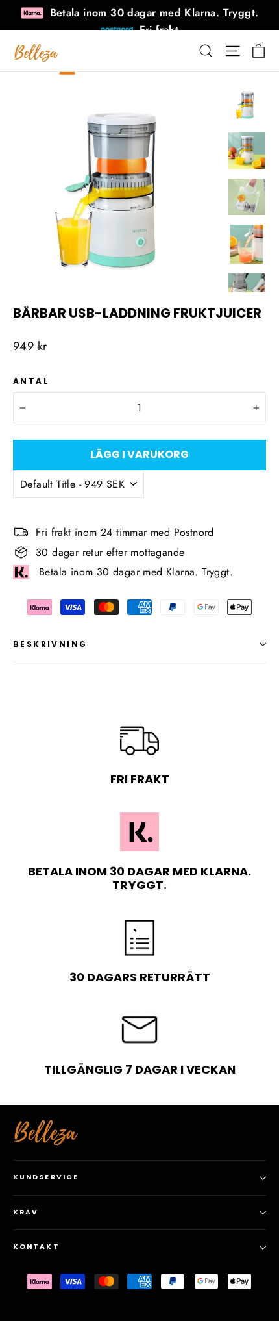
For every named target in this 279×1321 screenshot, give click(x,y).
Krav (25, 1212)
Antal (31, 381)
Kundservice (46, 1177)
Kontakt (36, 1247)
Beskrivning (50, 643)
